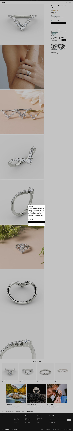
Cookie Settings (36, 224)
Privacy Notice (42, 218)
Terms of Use (31, 219)
